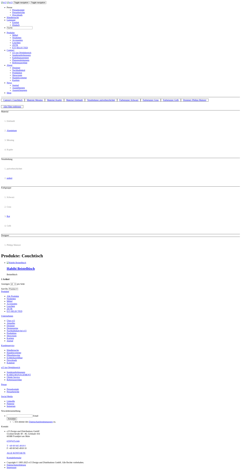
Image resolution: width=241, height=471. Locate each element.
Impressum (11, 467)
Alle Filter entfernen (12, 106)
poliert (9, 178)
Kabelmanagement (20, 58)
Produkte (11, 32)
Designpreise (12, 328)
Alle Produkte (13, 296)
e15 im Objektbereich (21, 53)
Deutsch (16, 25)
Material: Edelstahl (74, 100)
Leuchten (16, 42)
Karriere (16, 80)
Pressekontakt (18, 10)
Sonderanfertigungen (21, 55)
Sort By (4, 289)
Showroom (17, 75)
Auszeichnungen (19, 90)
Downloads (17, 15)
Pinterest (10, 404)
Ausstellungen (18, 88)
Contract (10, 50)
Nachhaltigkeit (18, 70)
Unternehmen (7, 316)
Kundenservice (7, 345)
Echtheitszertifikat (14, 358)
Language (11, 20)
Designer (16, 68)
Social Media (7, 396)
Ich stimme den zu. (35, 422)
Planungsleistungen (20, 60)
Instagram (11, 406)
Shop (9, 93)
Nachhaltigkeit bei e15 (16, 331)
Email (35, 416)
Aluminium (12, 130)
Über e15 (11, 321)
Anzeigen (5, 284)
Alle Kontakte (16, 453)
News (9, 83)
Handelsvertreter (19, 78)
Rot (8, 216)
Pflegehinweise (13, 355)
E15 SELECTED (20, 48)
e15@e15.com (13, 441)
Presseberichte (18, 12)
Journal (15, 85)
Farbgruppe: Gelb (171, 100)
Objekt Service (13, 377)
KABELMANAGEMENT (19, 375)
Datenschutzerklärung (16, 465)
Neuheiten (16, 37)
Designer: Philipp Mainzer (194, 100)
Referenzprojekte (19, 63)
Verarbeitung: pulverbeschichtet (101, 100)
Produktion (17, 73)
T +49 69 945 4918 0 (16, 446)
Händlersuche (13, 17)
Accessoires (17, 40)
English (15, 22)
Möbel (15, 35)
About (9, 65)
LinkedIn (11, 401)
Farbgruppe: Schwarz (128, 100)
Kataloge (11, 363)
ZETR (15, 45)
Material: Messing (35, 100)
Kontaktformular (14, 458)
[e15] (4, 2)
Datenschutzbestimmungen (41, 422)
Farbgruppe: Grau (151, 100)
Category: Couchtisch (12, 100)
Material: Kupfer (54, 100)
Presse (4, 384)
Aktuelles (11, 323)
